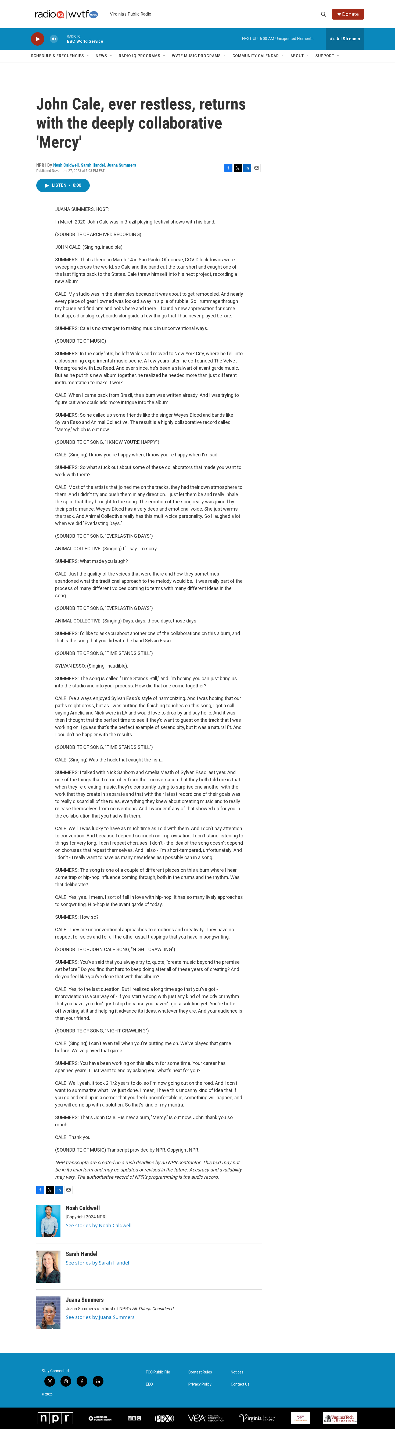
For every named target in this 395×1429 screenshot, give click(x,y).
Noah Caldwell (66, 165)
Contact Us (240, 1384)
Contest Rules (200, 1372)
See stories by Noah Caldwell (99, 1225)
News (101, 56)
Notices (237, 1372)
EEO (149, 1384)
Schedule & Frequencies (57, 56)
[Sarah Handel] (48, 1267)
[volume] (53, 39)
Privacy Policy (199, 1384)
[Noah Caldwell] (48, 1221)
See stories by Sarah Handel (97, 1262)
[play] (37, 39)
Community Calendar (255, 56)
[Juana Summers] (48, 1312)
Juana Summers (121, 165)
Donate (350, 14)
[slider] (62, 39)
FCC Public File (158, 1372)
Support (324, 56)
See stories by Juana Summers (100, 1317)
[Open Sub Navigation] (88, 56)
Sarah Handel (93, 165)
